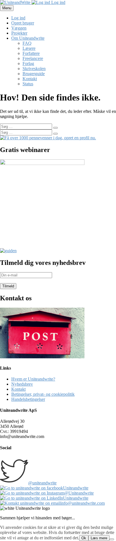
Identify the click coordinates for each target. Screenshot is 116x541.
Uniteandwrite (75, 488)
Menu (6, 8)
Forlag (28, 63)
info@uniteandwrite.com (83, 503)
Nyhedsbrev (22, 384)
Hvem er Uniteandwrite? (33, 379)
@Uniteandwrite (79, 493)
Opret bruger (22, 23)
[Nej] (112, 539)
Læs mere (99, 538)
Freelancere (33, 58)
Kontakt (30, 78)
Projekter (19, 33)
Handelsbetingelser (28, 399)
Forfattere (31, 53)
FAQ (27, 43)
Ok (83, 538)
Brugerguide (34, 73)
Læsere (29, 48)
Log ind (57, 2)
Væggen (18, 28)
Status (28, 83)
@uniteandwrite (42, 482)
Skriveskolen (34, 68)
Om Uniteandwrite (27, 38)
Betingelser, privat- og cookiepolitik (43, 394)
